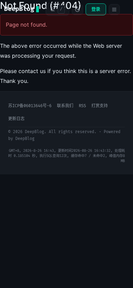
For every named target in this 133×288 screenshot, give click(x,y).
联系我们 (65, 106)
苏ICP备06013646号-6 (29, 106)
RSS (82, 106)
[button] (57, 9)
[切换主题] (77, 9)
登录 (95, 9)
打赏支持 (99, 106)
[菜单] (114, 9)
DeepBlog (19, 9)
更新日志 (16, 118)
